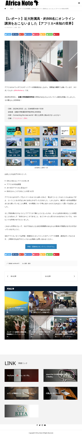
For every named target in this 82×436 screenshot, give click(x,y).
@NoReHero (19, 90)
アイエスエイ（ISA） (20, 118)
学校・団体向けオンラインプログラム (41, 246)
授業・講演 (17, 27)
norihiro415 (16, 263)
